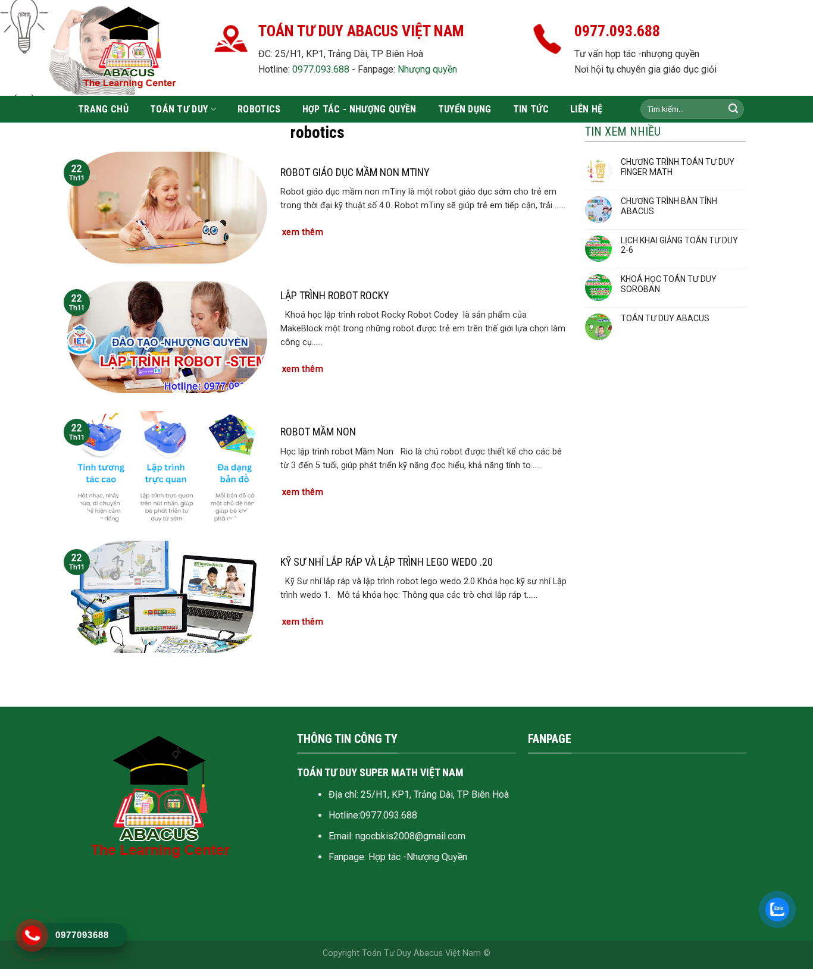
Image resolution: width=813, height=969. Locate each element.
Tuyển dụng (465, 109)
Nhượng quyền (427, 69)
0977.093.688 (320, 69)
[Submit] (733, 109)
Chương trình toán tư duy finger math (677, 167)
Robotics (259, 109)
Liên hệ (586, 109)
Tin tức (531, 109)
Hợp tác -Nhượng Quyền (417, 857)
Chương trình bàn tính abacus (669, 206)
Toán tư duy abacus (665, 318)
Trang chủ (103, 109)
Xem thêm (302, 232)
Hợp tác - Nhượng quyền (359, 109)
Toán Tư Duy (179, 109)
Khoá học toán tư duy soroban (669, 284)
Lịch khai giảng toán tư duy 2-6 (679, 245)
